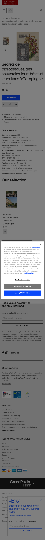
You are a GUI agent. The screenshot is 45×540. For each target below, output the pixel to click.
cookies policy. (29, 273)
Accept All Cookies (22, 293)
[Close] (40, 244)
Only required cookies (22, 286)
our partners (36, 247)
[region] (22, 270)
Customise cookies (22, 280)
